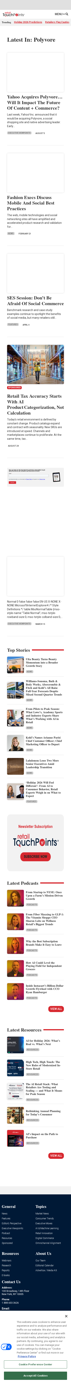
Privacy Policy (27, 1356)
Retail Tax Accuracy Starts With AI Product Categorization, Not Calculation (35, 404)
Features (13, 324)
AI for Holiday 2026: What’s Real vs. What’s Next (43, 1042)
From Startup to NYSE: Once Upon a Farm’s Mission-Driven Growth (44, 895)
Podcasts (32, 905)
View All (56, 1008)
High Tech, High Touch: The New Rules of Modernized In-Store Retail (43, 1065)
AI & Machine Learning (47, 1228)
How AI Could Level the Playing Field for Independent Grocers (44, 966)
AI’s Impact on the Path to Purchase (42, 1135)
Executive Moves (44, 1223)
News (11, 233)
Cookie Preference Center (35, 1364)
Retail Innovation (44, 1233)
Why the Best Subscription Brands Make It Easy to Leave (44, 943)
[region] (35, 1347)
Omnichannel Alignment (48, 1243)
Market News (42, 1213)
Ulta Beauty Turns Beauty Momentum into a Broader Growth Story (42, 662)
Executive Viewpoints (19, 133)
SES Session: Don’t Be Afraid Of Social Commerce (35, 300)
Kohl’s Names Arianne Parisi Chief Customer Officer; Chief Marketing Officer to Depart (44, 740)
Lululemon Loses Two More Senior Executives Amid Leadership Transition (42, 763)
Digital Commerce (45, 1238)
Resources (32, 1050)
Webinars (6, 1260)
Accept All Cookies (35, 1375)
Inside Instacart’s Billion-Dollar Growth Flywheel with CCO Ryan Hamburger (45, 989)
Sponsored (7, 1243)
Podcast (6, 1233)
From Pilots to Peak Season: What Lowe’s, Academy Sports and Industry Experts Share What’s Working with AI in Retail (44, 715)
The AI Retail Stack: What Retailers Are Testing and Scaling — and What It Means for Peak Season (44, 1089)
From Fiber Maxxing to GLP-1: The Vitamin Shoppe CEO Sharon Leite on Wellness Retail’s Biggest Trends (45, 919)
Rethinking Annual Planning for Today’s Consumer (43, 1112)
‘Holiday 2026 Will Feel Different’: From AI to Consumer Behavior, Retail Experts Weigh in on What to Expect (43, 789)
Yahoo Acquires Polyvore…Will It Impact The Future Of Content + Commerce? (35, 102)
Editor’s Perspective (11, 1223)
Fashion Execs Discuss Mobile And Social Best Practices (30, 203)
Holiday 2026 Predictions (28, 22)
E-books (6, 1275)
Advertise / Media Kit (46, 1270)
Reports (6, 1270)
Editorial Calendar (45, 1265)
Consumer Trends (45, 1218)
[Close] (66, 1316)
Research (6, 1265)
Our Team (41, 1260)
